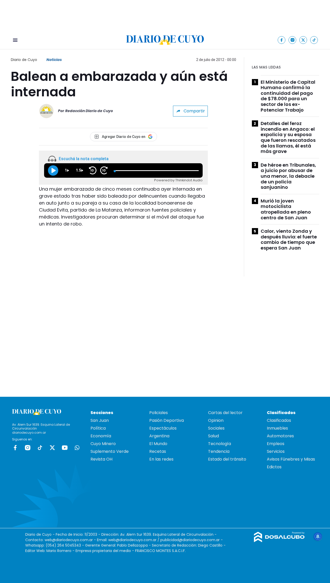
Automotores (280, 436)
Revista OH (101, 459)
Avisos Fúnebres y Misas (291, 459)
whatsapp (77, 448)
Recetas (157, 451)
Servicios (276, 451)
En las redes (161, 459)
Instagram (27, 448)
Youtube (65, 448)
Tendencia (218, 451)
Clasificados (279, 420)
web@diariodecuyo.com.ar (69, 539)
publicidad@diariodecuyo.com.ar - (191, 539)
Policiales (158, 413)
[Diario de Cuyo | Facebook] (282, 40)
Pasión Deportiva (166, 420)
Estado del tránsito (227, 459)
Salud (213, 436)
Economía (100, 436)
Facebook (15, 448)
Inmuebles (277, 428)
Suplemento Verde (109, 451)
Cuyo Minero (103, 444)
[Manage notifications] (318, 536)
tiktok (40, 448)
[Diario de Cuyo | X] (303, 40)
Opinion (216, 420)
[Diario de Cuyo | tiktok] (314, 40)
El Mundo (158, 444)
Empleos (275, 444)
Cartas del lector (225, 413)
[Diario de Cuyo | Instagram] (292, 40)
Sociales (216, 428)
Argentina (159, 436)
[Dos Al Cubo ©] (279, 541)
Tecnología (219, 444)
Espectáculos (163, 428)
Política (98, 428)
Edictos (274, 467)
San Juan (99, 420)
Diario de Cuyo (24, 59)
